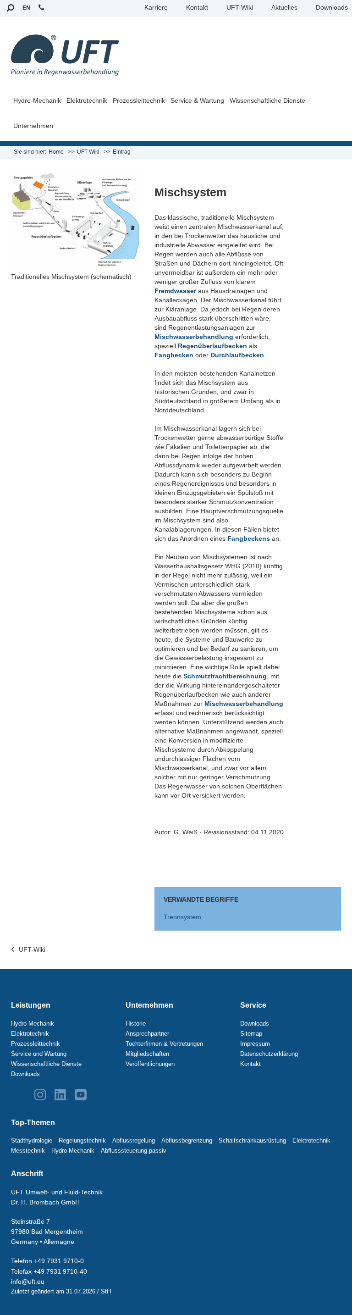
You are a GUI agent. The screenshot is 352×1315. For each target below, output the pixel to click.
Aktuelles (284, 7)
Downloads (332, 7)
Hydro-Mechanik (37, 100)
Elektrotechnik (86, 100)
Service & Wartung (197, 100)
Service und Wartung (38, 1053)
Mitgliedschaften (147, 1053)
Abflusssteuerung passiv (133, 1150)
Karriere (156, 7)
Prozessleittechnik (139, 100)
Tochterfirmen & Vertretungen (164, 1043)
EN (26, 8)
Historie (136, 1023)
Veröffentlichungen (150, 1063)
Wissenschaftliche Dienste (267, 100)
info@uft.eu (27, 1281)
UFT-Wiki (239, 7)
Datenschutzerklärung (269, 1053)
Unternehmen (33, 125)
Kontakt (197, 7)
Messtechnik (28, 1150)
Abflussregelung (133, 1140)
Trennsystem (182, 917)
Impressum (255, 1043)
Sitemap (251, 1033)
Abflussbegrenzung (186, 1140)
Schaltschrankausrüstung (252, 1140)
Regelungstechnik (82, 1140)
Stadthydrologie (31, 1140)
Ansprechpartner (147, 1033)
